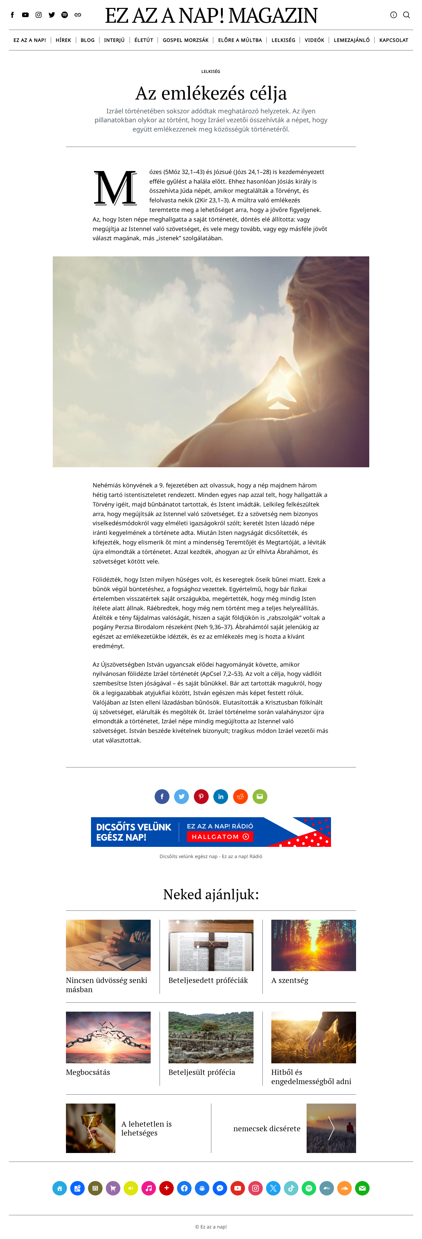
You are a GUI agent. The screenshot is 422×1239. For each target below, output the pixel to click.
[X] (273, 1188)
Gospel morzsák (186, 40)
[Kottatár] (149, 1188)
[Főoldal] (60, 1188)
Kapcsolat (393, 40)
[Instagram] (255, 1188)
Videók (314, 40)
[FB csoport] (202, 1188)
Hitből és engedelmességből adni (311, 1076)
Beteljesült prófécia (201, 1072)
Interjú (114, 40)
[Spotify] (309, 1188)
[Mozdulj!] (166, 1188)
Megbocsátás (88, 1072)
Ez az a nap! (30, 40)
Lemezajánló (352, 40)
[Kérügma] (113, 1188)
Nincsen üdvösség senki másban (106, 984)
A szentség (289, 980)
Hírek (63, 40)
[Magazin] (95, 1188)
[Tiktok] (291, 1188)
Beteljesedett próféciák (208, 980)
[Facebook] (184, 1188)
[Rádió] (131, 1188)
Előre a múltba (240, 40)
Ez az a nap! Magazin (211, 14)
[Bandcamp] (327, 1188)
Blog (88, 40)
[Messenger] (220, 1188)
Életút (144, 40)
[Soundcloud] (344, 1188)
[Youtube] (238, 1188)
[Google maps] (77, 1188)
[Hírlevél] (362, 1188)
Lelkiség (283, 40)
